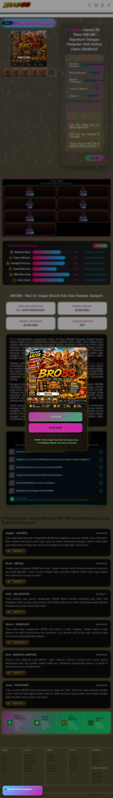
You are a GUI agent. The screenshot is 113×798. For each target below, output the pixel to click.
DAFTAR (55, 427)
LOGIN (55, 416)
